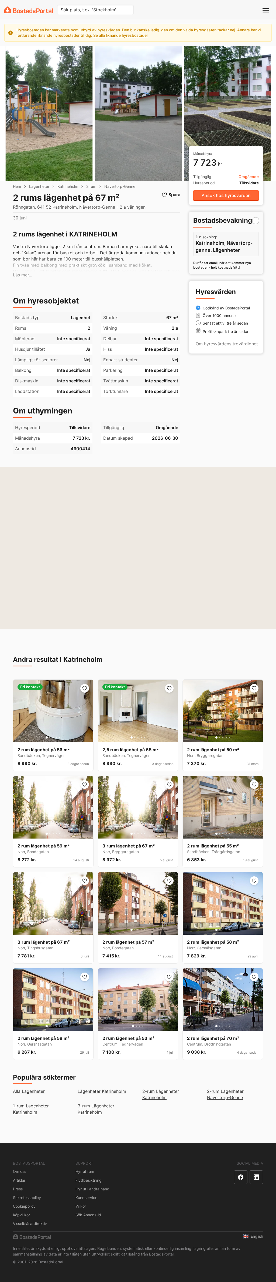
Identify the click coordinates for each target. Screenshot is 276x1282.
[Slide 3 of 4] (139, 1026)
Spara (174, 194)
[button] (22, 275)
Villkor (80, 1206)
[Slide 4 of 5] (56, 737)
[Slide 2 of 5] (49, 737)
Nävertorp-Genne (119, 186)
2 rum (91, 186)
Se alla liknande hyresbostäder (120, 35)
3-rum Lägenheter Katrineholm (96, 1109)
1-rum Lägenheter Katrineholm (31, 1109)
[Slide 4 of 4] (142, 1026)
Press (18, 1189)
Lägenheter (39, 186)
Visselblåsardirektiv (30, 1223)
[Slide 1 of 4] (133, 1026)
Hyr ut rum (84, 1171)
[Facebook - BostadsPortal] (240, 1177)
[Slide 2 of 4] (136, 1026)
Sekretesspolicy (27, 1197)
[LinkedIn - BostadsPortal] (256, 1177)
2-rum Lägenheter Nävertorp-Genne (225, 1094)
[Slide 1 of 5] (46, 737)
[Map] (138, 548)
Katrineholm (67, 186)
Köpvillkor (21, 1215)
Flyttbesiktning (88, 1180)
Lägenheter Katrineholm (102, 1091)
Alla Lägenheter (29, 1091)
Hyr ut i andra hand (92, 1189)
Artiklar (19, 1180)
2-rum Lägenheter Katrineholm (160, 1094)
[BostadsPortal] (28, 9)
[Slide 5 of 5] (59, 737)
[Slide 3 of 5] (53, 737)
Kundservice (86, 1197)
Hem (17, 186)
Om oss (19, 1171)
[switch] (255, 220)
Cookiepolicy (24, 1206)
